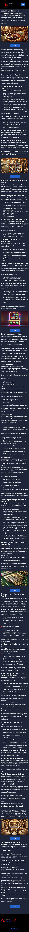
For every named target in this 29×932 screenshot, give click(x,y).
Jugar (23, 4)
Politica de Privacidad (14, 930)
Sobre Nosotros (14, 928)
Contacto (15, 927)
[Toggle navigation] (18, 4)
